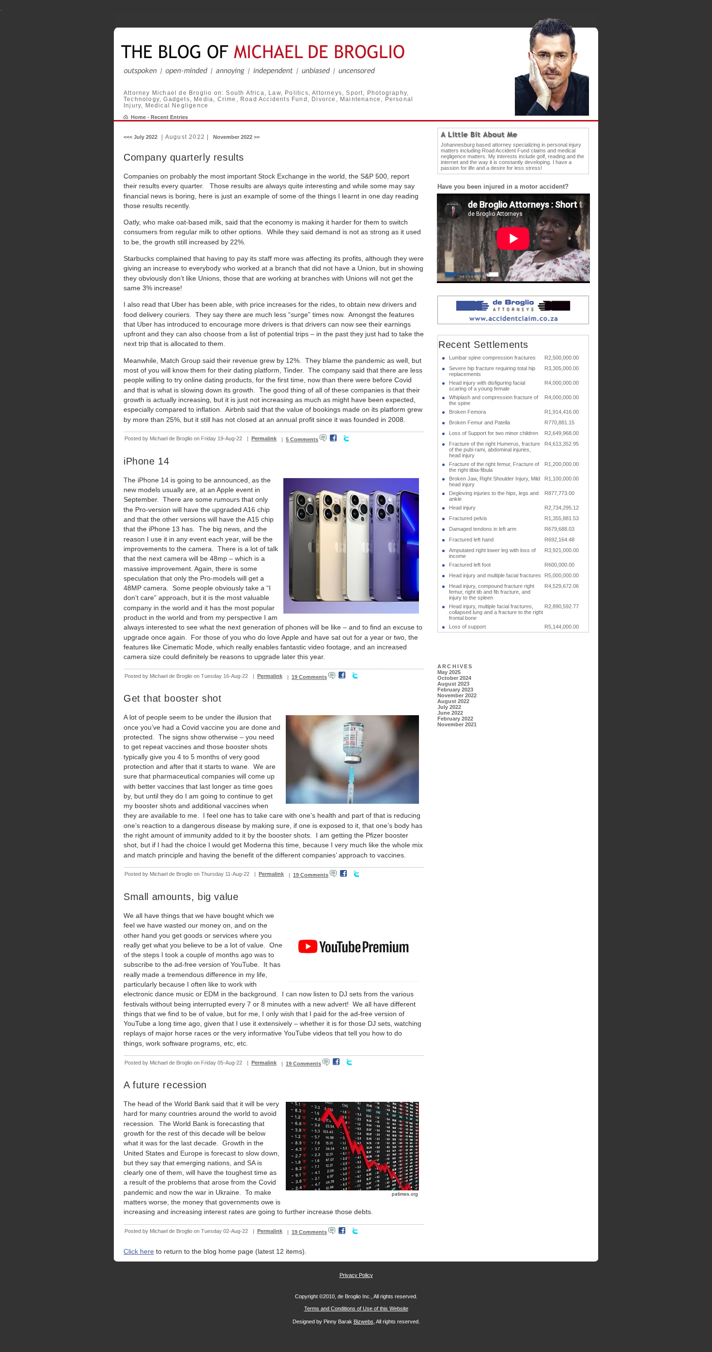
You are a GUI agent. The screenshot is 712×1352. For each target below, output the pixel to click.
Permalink (264, 438)
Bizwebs (363, 1321)
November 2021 (457, 724)
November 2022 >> (236, 137)
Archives (455, 666)
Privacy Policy (356, 1275)
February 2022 (455, 718)
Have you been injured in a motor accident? (503, 186)
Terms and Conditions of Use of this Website (356, 1308)
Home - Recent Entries (159, 117)
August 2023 (453, 684)
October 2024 (454, 678)
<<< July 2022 (140, 137)
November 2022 (457, 695)
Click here (139, 1251)
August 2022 (453, 701)
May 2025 (449, 672)
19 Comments (309, 677)
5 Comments (302, 439)
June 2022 (450, 713)
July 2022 (449, 707)
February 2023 (455, 689)
